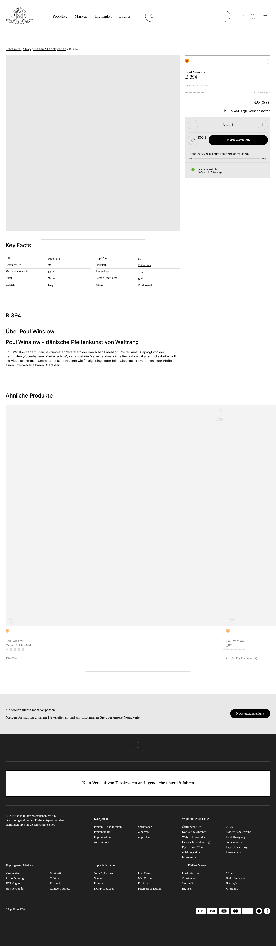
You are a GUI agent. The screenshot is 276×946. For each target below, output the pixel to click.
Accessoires (101, 842)
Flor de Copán (15, 888)
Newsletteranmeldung (250, 713)
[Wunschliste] (242, 16)
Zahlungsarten (191, 852)
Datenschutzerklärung (196, 842)
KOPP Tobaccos (104, 888)
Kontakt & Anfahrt (194, 831)
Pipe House (145, 873)
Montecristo (13, 873)
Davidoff (55, 873)
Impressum (189, 857)
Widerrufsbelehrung (238, 831)
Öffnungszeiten (191, 826)
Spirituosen (145, 826)
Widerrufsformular (193, 837)
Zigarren (143, 831)
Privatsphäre (234, 852)
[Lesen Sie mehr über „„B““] (232, 620)
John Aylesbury (104, 873)
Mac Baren (145, 878)
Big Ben (187, 888)
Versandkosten (259, 111)
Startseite (13, 49)
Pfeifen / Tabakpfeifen (49, 49)
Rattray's (99, 883)
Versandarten (234, 842)
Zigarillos (144, 837)
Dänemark (144, 265)
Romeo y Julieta (60, 888)
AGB (229, 826)
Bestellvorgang (235, 837)
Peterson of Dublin (150, 888)
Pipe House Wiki (192, 847)
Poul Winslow (147, 285)
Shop (27, 49)
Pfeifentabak (102, 831)
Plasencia (55, 883)
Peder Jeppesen (236, 878)
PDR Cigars (13, 883)
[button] (193, 140)
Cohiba (54, 878)
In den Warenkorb (238, 140)
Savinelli (187, 883)
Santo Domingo (15, 878)
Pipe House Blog (237, 847)
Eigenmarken (102, 837)
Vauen (98, 878)
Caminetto (188, 878)
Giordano (232, 888)
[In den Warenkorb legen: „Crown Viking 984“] (11, 620)
